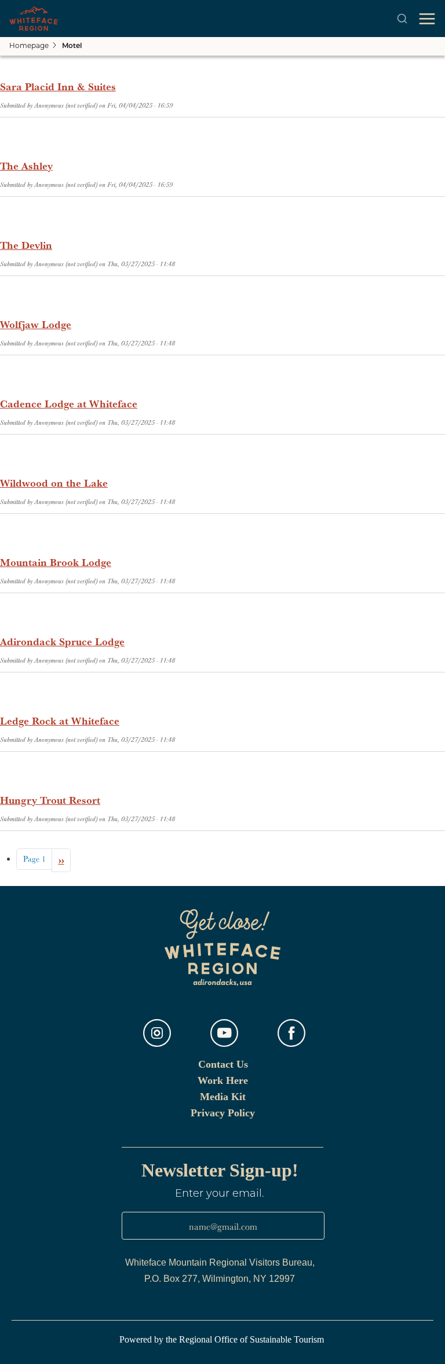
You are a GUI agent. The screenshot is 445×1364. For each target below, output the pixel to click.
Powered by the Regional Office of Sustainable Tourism (222, 1339)
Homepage (29, 46)
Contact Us (223, 1064)
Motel (72, 46)
